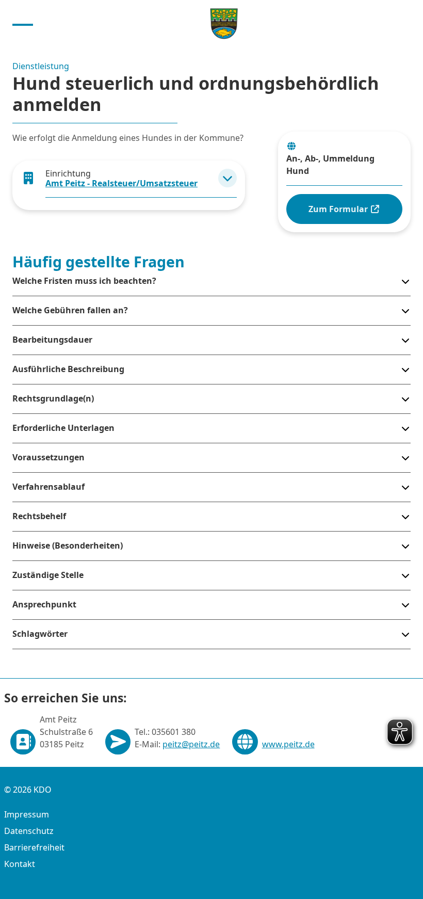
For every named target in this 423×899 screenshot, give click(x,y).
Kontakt (19, 864)
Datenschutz (29, 831)
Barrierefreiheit (34, 847)
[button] (227, 178)
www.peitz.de (288, 744)
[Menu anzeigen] (22, 23)
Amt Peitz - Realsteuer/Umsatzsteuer (121, 183)
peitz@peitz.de (191, 744)
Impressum (26, 814)
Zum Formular (339, 209)
